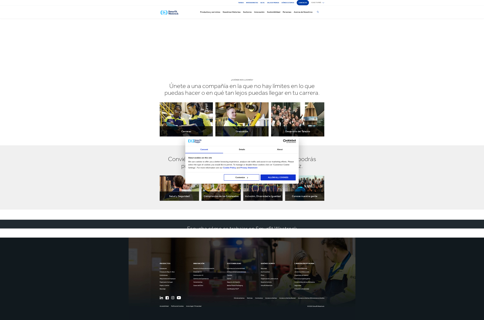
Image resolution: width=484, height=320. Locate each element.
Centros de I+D (198, 275)
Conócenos (259, 298)
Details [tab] (242, 149)
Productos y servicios (210, 12)
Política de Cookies (177, 306)
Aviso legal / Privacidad (193, 306)
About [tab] (280, 149)
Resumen (264, 268)
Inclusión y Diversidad (301, 289)
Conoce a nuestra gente (302, 279)
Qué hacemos (265, 272)
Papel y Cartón (164, 285)
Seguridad (297, 285)
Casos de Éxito (198, 285)
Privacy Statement (248, 168)
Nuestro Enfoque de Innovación (203, 268)
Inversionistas (252, 3)
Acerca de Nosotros (303, 12)
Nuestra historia (266, 282)
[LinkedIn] (161, 297)
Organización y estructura (269, 279)
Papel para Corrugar (166, 282)
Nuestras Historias (231, 12)
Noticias (250, 298)
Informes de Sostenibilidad (236, 268)
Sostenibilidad (273, 12)
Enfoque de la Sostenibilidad (236, 272)
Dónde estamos (288, 3)
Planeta (229, 275)
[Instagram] (172, 297)
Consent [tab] (204, 149)
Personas (287, 12)
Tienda (241, 3)
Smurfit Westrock (266, 285)
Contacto (303, 3)
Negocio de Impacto (233, 282)
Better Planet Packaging (235, 285)
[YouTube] (179, 297)
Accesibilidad (164, 306)
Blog (263, 3)
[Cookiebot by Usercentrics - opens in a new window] (285, 141)
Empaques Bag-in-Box (167, 272)
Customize (240, 177)
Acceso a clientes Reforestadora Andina (311, 298)
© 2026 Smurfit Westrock (315, 306)
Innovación (259, 12)
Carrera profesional (300, 268)
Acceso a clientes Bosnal (287, 298)
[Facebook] (167, 297)
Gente (229, 279)
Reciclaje (162, 289)
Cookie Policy (229, 168)
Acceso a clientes (271, 298)
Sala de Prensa (273, 3)
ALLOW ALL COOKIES (278, 177)
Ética (262, 275)
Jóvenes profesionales (301, 272)
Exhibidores (164, 275)
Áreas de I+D (197, 272)
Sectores (247, 12)
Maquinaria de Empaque (167, 279)
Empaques (163, 268)
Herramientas (197, 282)
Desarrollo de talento (301, 275)
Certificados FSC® (233, 289)
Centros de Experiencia (201, 279)
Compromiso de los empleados (304, 282)
